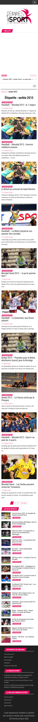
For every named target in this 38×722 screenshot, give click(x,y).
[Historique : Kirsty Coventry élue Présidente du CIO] (6, 604)
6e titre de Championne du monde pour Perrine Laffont (23, 620)
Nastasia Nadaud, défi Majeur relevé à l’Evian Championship (24, 523)
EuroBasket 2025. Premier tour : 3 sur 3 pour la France (24, 585)
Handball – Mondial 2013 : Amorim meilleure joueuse (17, 146)
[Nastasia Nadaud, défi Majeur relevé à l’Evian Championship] (6, 524)
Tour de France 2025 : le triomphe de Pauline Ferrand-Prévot (23, 514)
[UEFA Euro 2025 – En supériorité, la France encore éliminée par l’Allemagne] (6, 533)
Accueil (4, 92)
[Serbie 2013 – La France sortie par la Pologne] (19, 382)
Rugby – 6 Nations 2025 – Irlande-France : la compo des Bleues (22, 611)
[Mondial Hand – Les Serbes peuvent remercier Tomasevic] (19, 467)
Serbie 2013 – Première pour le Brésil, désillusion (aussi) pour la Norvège (18, 359)
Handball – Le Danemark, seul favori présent (17, 319)
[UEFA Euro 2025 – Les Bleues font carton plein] (6, 560)
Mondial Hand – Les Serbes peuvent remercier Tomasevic (17, 485)
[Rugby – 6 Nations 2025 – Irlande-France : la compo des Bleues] (6, 613)
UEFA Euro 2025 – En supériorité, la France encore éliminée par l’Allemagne (23, 532)
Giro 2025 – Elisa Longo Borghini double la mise (22, 550)
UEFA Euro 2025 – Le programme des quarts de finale (24, 541)
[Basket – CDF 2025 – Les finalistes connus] (6, 639)
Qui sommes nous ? (9, 654)
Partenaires (7, 663)
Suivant (24, 503)
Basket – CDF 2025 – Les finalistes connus (14, 79)
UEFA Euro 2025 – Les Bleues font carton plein (24, 558)
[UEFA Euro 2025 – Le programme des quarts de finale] (6, 542)
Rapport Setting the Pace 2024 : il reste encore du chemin (22, 629)
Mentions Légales (8, 657)
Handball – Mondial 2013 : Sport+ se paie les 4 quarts (17, 438)
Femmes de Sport (8, 697)
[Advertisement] (19, 53)
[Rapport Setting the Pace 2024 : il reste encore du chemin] (6, 630)
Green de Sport (13, 671)
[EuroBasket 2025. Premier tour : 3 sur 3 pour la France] (6, 586)
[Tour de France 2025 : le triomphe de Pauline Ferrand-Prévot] (6, 516)
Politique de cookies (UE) (10, 665)
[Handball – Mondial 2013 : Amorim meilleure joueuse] (19, 128)
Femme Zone (7, 703)
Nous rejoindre (8, 660)
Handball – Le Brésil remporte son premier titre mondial (16, 232)
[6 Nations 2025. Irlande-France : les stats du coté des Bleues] (6, 595)
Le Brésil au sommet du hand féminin (18, 189)
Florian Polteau (8, 108)
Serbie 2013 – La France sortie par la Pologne (17, 399)
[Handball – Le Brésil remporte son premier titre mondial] (19, 215)
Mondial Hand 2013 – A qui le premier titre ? (18, 274)
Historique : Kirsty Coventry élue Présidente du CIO (24, 603)
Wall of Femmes (8, 705)
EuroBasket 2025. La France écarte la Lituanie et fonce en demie (24, 576)
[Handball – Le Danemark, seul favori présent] (19, 301)
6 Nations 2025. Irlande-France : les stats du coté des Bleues (23, 594)
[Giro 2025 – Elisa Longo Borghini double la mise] (6, 551)
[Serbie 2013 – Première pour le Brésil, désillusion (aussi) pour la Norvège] (19, 342)
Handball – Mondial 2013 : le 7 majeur (18, 104)
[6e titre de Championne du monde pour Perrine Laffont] (6, 622)
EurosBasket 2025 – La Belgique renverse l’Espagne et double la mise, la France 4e (24, 568)
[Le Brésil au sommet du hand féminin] (19, 173)
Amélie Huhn (6, 279)
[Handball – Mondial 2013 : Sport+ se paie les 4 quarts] (19, 422)
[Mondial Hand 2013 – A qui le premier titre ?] (19, 258)
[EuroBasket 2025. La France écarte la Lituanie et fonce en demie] (6, 578)
